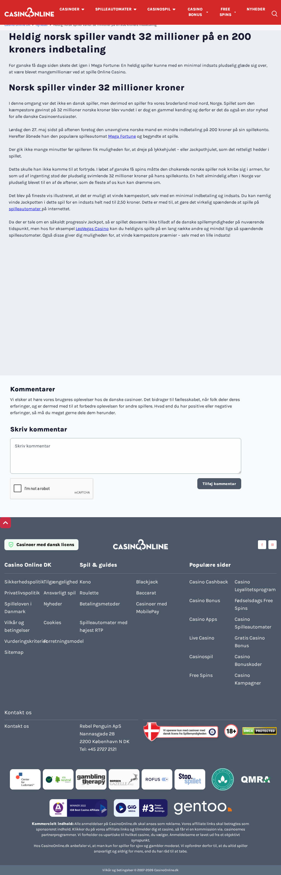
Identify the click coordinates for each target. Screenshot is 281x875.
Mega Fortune (122, 136)
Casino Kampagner (248, 679)
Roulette (89, 593)
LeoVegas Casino (92, 228)
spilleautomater (25, 208)
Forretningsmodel (62, 641)
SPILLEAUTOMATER (113, 9)
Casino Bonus (204, 600)
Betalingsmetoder (100, 604)
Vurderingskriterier (22, 641)
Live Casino (201, 638)
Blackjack (147, 582)
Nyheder (42, 25)
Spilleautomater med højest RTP (104, 626)
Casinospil (201, 657)
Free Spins (201, 675)
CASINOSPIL (158, 9)
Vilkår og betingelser (17, 626)
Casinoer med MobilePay (151, 607)
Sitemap (14, 652)
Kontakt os (16, 726)
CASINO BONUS (195, 12)
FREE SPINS (225, 12)
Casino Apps (203, 619)
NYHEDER (256, 9)
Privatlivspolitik (22, 593)
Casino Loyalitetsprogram (255, 585)
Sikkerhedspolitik (22, 582)
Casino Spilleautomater (253, 623)
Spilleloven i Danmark (18, 607)
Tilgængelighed (61, 582)
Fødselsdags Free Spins (254, 604)
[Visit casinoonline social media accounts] (262, 544)
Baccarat (146, 593)
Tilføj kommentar (219, 483)
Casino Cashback (208, 582)
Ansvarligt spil (60, 593)
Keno (85, 582)
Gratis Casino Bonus (250, 642)
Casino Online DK (17, 25)
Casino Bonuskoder (248, 660)
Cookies (52, 622)
